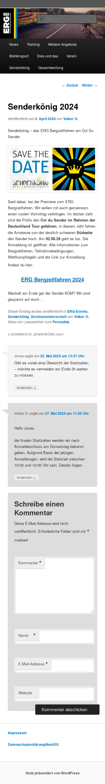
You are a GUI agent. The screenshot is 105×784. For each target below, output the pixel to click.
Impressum (17, 732)
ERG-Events (77, 311)
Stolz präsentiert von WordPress (53, 773)
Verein (71, 55)
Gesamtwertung (50, 67)
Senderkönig (19, 67)
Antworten (26, 387)
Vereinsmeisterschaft (48, 316)
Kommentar (30, 562)
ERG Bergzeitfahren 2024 (52, 279)
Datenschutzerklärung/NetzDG (33, 744)
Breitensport (19, 55)
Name (27, 635)
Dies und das (47, 55)
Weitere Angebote (62, 44)
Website (25, 692)
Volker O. (70, 118)
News (13, 44)
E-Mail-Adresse (33, 664)
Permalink (60, 321)
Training (33, 44)
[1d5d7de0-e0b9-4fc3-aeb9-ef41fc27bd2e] (52, 169)
